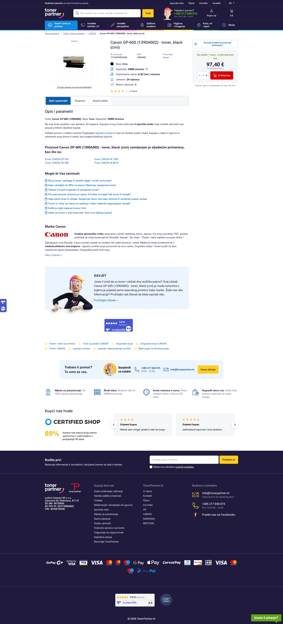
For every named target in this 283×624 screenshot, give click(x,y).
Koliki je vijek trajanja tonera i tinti (67, 208)
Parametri (80, 100)
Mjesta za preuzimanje (106, 514)
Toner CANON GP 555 (57, 159)
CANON (92, 33)
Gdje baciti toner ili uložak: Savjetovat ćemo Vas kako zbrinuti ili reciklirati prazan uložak (97, 199)
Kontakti (216, 3)
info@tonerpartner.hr (182, 369)
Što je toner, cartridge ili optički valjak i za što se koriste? (80, 180)
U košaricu (224, 75)
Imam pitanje (208, 369)
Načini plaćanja (102, 518)
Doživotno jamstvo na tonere (109, 527)
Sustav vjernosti (102, 523)
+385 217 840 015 (185, 13)
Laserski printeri (81, 348)
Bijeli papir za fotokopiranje (154, 348)
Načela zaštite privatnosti (107, 495)
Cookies (98, 500)
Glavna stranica (52, 33)
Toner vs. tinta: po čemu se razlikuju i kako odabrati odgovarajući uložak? (89, 203)
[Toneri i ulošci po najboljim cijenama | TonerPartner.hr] (54, 13)
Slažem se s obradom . (173, 467)
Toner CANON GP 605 (57, 162)
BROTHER (148, 523)
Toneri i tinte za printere (74, 33)
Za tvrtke (203, 3)
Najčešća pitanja (103, 537)
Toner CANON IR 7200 (106, 159)
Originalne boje (124, 343)
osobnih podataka (184, 467)
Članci (191, 3)
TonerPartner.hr (153, 485)
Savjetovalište (100, 100)
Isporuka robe (177, 3)
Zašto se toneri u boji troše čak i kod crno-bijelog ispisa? (80, 212)
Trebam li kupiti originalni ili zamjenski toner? (73, 189)
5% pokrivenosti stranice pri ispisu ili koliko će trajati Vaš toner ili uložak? (89, 194)
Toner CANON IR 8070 (106, 162)
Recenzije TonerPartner (106, 541)
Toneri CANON (57, 348)
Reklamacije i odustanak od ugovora (113, 505)
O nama (147, 491)
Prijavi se (211, 15)
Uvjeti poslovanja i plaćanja (108, 491)
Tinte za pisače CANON (95, 343)
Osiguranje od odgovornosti (108, 532)
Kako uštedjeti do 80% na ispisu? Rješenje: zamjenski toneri (82, 185)
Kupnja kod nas (104, 485)
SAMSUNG (149, 518)
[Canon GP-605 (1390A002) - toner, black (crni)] (74, 80)
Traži (148, 13)
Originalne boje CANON (153, 343)
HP (144, 509)
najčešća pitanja (104, 133)
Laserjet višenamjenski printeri (114, 348)
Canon (166, 57)
